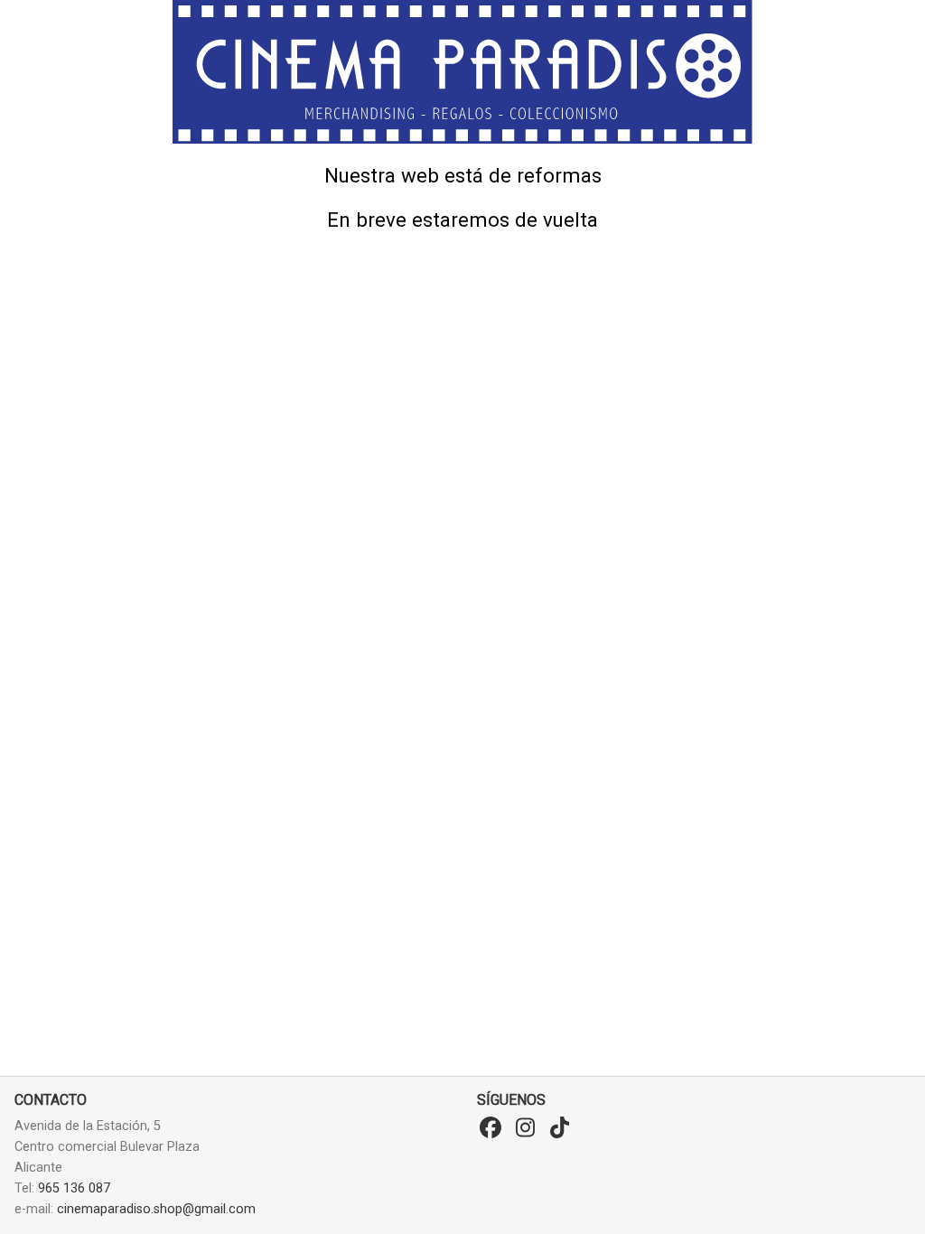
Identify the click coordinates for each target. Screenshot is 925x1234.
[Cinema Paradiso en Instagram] (524, 1128)
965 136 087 (74, 1188)
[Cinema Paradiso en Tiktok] (559, 1128)
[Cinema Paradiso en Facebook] (490, 1128)
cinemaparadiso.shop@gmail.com (156, 1209)
